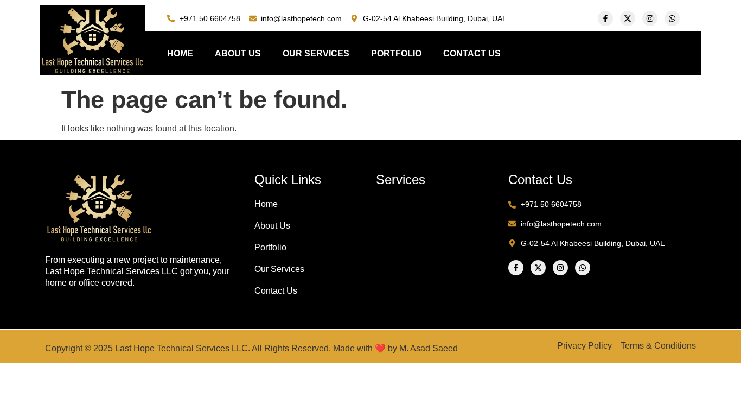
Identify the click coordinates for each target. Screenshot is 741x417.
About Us (238, 53)
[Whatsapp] (672, 18)
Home (180, 53)
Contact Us (472, 53)
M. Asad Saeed (428, 348)
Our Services (316, 53)
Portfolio (396, 53)
